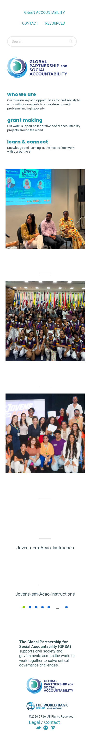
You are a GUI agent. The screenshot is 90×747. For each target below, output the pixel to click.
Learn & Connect (27, 141)
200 (66, 607)
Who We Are (21, 94)
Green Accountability (44, 12)
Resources (55, 23)
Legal (34, 722)
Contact (30, 23)
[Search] (71, 41)
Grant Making (24, 120)
